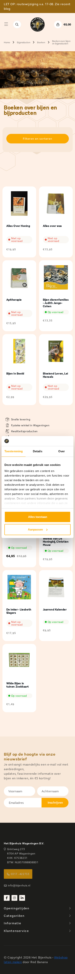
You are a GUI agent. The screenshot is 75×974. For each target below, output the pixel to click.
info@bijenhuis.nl (19, 885)
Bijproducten (23, 42)
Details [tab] (37, 451)
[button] (6, 24)
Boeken (41, 42)
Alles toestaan (37, 516)
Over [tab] (61, 451)
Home (7, 42)
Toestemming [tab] (13, 451)
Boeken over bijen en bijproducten (61, 42)
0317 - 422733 (20, 874)
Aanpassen (35, 529)
